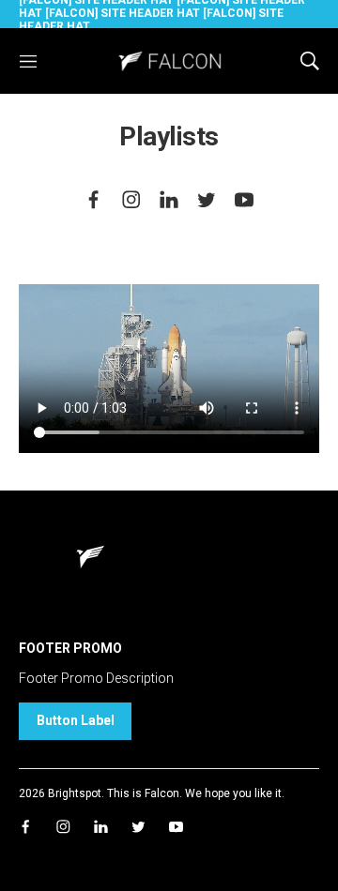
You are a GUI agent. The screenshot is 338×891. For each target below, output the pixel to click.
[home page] (169, 60)
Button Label (76, 720)
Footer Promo (70, 648)
